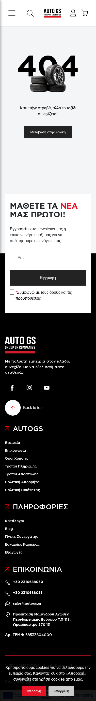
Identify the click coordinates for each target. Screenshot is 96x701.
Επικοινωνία (15, 451)
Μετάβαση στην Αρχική (48, 132)
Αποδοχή (34, 691)
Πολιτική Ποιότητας (22, 490)
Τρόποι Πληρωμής (21, 466)
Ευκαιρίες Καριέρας (22, 544)
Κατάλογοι (14, 521)
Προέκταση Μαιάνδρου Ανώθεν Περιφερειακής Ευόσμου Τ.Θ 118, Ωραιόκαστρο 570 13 (42, 619)
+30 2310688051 (27, 593)
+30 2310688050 (28, 582)
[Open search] (30, 13)
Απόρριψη (61, 691)
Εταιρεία (12, 443)
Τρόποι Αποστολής (21, 474)
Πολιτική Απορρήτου (23, 482)
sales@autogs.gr (27, 603)
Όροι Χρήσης (16, 458)
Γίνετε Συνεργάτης (21, 537)
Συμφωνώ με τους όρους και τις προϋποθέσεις (44, 295)
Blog (9, 529)
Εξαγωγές (13, 552)
